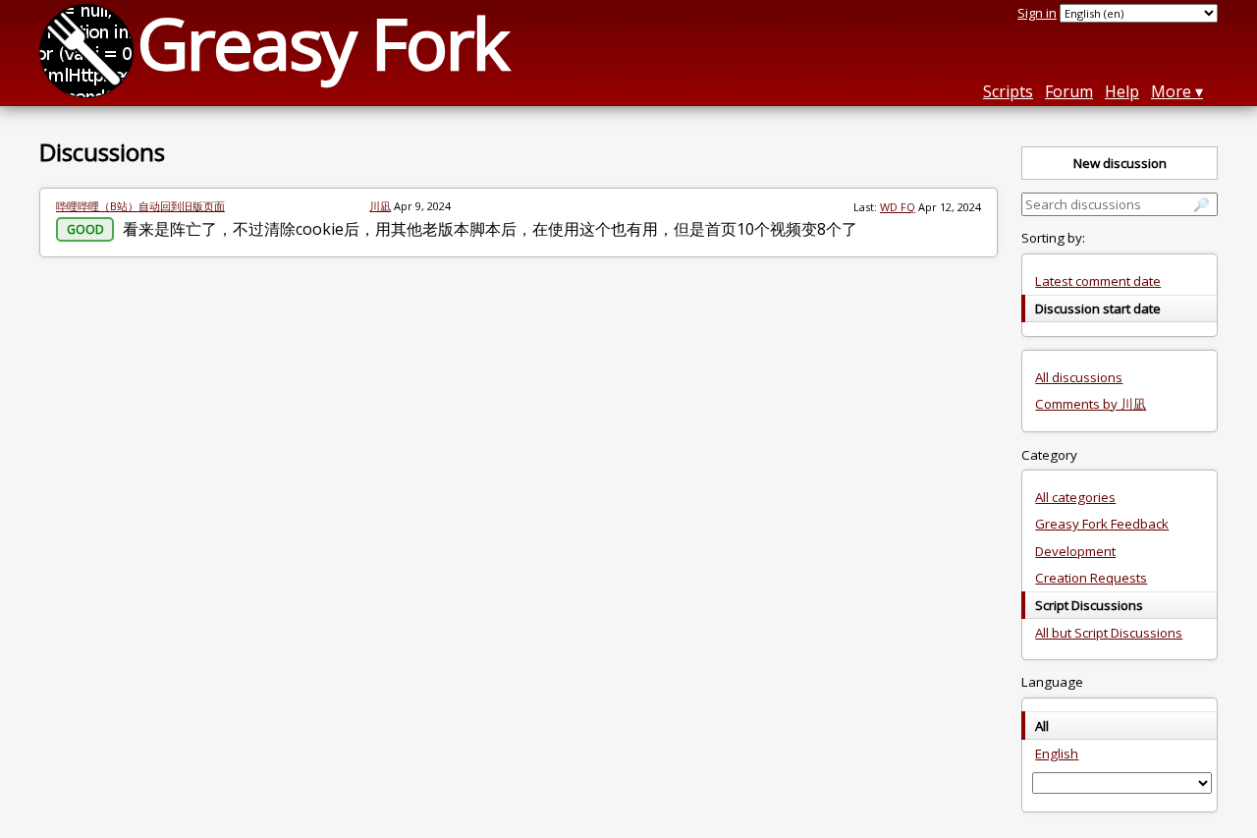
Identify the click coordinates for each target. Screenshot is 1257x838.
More (1171, 91)
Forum (1069, 91)
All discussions (1078, 377)
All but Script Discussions (1108, 633)
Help (1122, 91)
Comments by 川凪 (1090, 404)
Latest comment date (1098, 281)
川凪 (380, 205)
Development (1075, 551)
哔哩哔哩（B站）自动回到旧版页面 (140, 205)
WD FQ (897, 206)
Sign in (1037, 13)
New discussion (1120, 163)
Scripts (1008, 91)
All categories (1075, 497)
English (1056, 753)
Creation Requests (1091, 578)
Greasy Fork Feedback (1102, 523)
